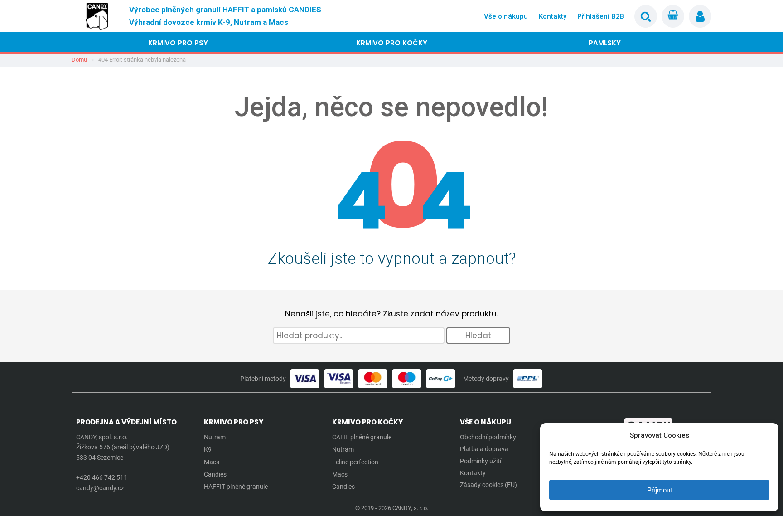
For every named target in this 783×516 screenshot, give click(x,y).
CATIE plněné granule (362, 437)
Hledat (478, 335)
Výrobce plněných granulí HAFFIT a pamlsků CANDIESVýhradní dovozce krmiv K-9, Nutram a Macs (225, 15)
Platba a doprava (484, 449)
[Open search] (646, 16)
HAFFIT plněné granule (236, 486)
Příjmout (659, 490)
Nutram (215, 437)
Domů (79, 59)
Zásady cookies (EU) (488, 484)
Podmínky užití (480, 461)
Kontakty (552, 16)
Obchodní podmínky (488, 437)
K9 (208, 449)
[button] (178, 43)
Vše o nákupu (506, 16)
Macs (211, 462)
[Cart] (673, 16)
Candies (215, 474)
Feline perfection (355, 462)
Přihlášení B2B (600, 16)
